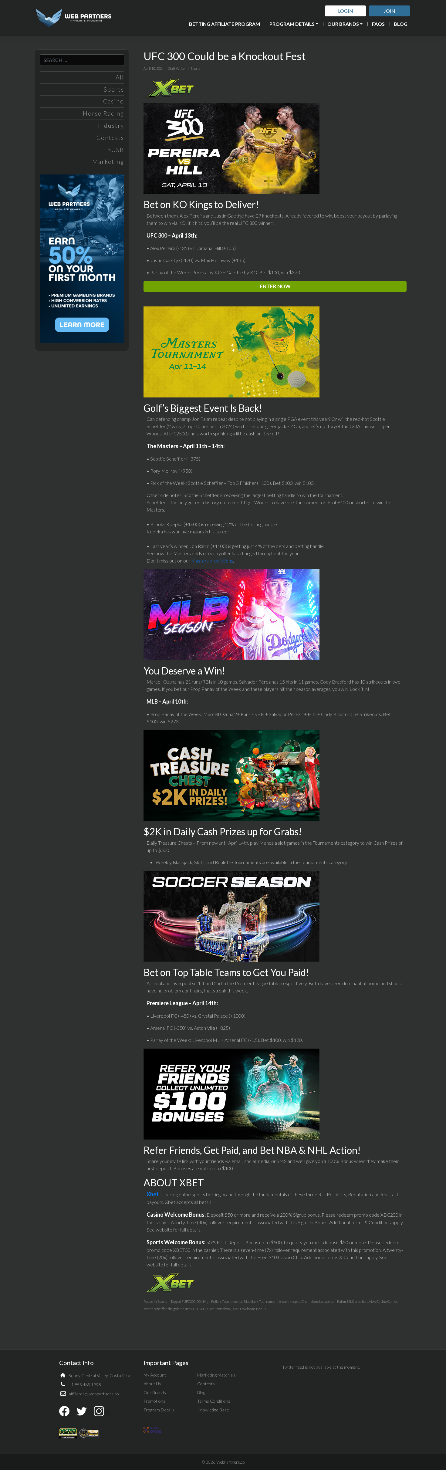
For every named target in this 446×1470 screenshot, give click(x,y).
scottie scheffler (155, 1309)
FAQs (378, 24)
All (120, 77)
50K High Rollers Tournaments (219, 1301)
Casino (113, 101)
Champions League (316, 1301)
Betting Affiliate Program (224, 24)
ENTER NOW (275, 286)
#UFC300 (188, 1301)
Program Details (292, 24)
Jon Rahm (338, 1301)
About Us (152, 1383)
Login (345, 11)
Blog (400, 24)
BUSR (115, 149)
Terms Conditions (213, 1401)
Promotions (154, 1401)
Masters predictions (212, 560)
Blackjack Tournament (261, 1301)
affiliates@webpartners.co (94, 1393)
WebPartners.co (230, 1462)
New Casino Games (383, 1301)
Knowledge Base (213, 1409)
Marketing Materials (216, 1374)
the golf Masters (180, 1309)
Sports (114, 89)
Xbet (153, 1194)
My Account (155, 1374)
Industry (111, 125)
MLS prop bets (357, 1301)
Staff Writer (177, 68)
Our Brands (343, 24)
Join (389, 11)
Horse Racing (103, 113)
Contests (110, 137)
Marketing (108, 161)
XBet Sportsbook (219, 1309)
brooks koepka (289, 1301)
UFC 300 (199, 1309)
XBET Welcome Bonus (249, 1309)
